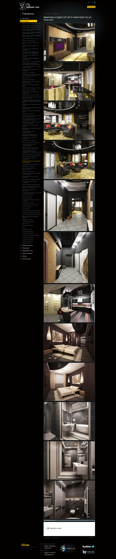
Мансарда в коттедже (27, 219)
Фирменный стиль (27, 250)
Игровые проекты (27, 245)
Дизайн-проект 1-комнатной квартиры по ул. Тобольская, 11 (31, 36)
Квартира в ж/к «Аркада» (28, 79)
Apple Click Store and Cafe (28, 113)
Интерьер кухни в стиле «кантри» (30, 204)
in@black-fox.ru (48, 548)
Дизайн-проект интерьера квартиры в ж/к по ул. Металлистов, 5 (31, 116)
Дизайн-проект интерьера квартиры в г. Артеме (31, 105)
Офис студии (25, 223)
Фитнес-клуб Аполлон (27, 225)
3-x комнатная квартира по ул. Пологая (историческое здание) (31, 193)
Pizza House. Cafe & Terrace (29, 40)
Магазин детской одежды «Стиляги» (31, 179)
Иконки (24, 256)
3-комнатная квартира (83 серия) (30, 235)
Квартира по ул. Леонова (28, 72)
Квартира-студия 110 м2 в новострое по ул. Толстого (31, 162)
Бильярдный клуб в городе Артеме (30, 164)
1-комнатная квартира (27, 237)
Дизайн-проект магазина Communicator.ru (28, 132)
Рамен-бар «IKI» (26, 77)
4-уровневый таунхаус (27, 239)
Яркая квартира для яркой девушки (30, 156)
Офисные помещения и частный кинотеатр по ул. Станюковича (30, 148)
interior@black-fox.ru (49, 554)
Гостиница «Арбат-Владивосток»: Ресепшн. (30, 56)
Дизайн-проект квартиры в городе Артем (30, 85)
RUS (89, 2)
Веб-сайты (25, 18)
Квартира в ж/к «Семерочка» (29, 140)
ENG (92, 2)
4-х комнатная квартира (28, 221)
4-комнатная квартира (27, 231)
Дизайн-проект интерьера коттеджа (31, 88)
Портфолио (91, 7)
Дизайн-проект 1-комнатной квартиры (31, 25)
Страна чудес (25, 208)
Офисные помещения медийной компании (30, 217)
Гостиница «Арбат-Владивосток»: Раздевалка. (30, 49)
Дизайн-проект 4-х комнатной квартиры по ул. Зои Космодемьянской (32, 75)
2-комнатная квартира (27, 233)
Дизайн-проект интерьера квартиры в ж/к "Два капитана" (31, 108)
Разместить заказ (71, 548)
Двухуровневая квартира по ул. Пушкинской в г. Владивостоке (29, 135)
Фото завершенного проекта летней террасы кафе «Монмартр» (31, 119)
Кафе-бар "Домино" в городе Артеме (31, 184)
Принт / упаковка (27, 253)
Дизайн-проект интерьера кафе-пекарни (30, 126)
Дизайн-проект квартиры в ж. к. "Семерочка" (29, 70)
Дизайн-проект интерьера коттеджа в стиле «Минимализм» (31, 122)
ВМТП (23, 227)
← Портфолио (47, 13)
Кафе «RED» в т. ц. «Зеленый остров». (31, 61)
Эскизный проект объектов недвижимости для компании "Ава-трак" (32, 151)
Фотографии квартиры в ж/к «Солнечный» (29, 158)
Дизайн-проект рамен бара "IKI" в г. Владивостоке (30, 92)
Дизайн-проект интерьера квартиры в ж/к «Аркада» (31, 129)
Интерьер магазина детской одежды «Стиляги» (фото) (31, 174)
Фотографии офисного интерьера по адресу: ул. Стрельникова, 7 (31, 187)
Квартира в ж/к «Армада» (28, 171)
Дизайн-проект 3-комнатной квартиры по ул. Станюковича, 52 (31, 30)
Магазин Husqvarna (27, 197)
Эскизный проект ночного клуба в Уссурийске (30, 177)
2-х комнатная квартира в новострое (31, 212)
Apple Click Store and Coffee (29, 89)
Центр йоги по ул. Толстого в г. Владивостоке (29, 138)
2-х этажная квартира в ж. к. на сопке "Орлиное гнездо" (31, 67)
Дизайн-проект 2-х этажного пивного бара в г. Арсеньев (31, 82)
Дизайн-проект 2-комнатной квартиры (31, 23)
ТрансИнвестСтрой (27, 229)
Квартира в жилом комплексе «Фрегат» (31, 214)
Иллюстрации (26, 259)
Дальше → (91, 537)
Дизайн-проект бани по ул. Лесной (30, 95)
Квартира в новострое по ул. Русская (31, 154)
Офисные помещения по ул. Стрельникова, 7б (29, 145)
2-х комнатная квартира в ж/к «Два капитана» (30, 200)
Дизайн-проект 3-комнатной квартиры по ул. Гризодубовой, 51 (31, 33)
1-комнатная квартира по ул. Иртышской (29, 190)
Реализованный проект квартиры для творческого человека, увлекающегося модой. (31, 101)
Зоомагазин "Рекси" (27, 195)
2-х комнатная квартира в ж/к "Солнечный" (29, 182)
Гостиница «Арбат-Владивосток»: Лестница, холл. (30, 59)
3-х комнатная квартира (28, 203)
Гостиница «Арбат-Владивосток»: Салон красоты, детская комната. (30, 52)
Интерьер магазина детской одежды (31, 210)
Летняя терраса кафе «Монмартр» (30, 142)
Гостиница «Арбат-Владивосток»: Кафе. (30, 43)
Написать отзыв (55, 528)
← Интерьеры (55, 13)
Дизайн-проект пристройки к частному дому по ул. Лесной (31, 97)
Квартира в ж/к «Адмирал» (28, 166)
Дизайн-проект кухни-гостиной (29, 38)
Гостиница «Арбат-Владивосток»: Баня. (30, 46)
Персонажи (25, 248)
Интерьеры (25, 21)
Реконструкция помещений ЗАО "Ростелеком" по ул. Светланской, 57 (31, 64)
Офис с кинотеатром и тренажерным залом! (31, 111)
